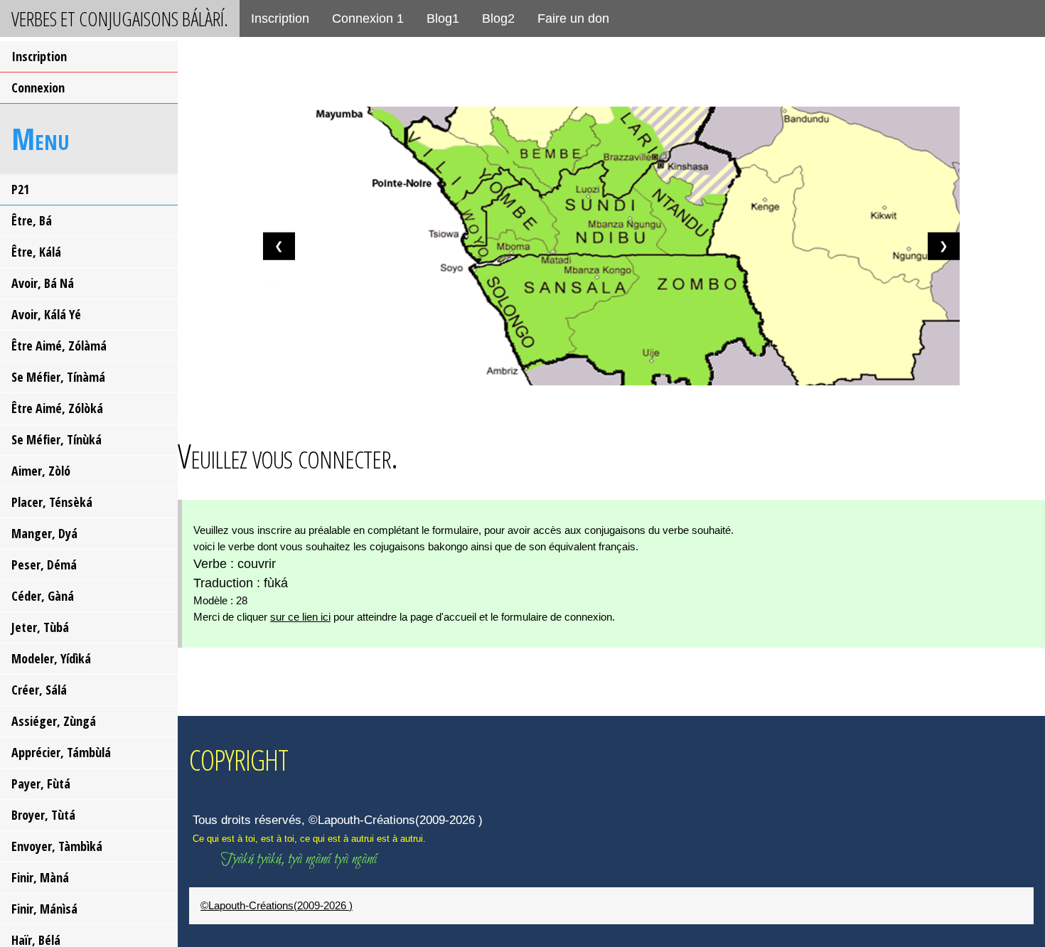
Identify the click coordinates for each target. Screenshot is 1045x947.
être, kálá (36, 251)
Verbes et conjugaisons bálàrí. (119, 18)
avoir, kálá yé (46, 314)
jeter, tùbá (40, 627)
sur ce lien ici (300, 617)
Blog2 (498, 18)
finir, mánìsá (44, 908)
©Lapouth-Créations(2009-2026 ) (276, 905)
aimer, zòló (40, 470)
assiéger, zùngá (53, 720)
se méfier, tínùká (56, 439)
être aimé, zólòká (57, 408)
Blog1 (443, 18)
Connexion (38, 87)
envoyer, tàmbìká (56, 846)
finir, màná (40, 877)
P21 (20, 189)
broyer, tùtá (43, 814)
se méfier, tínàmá (58, 376)
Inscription (280, 18)
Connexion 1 (368, 18)
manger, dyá (44, 533)
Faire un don (573, 18)
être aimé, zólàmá (59, 345)
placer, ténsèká (51, 501)
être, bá (31, 220)
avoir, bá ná (42, 282)
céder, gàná (42, 595)
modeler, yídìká (51, 658)
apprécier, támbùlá (61, 752)
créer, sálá (39, 689)
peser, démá (44, 564)
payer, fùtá (40, 783)
